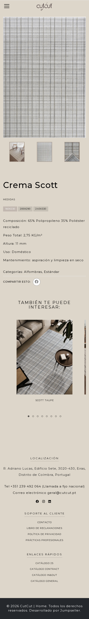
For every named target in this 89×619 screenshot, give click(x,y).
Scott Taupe (44, 400)
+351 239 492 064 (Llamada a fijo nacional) (48, 486)
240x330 (40, 208)
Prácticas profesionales (44, 540)
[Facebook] (36, 282)
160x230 (10, 208)
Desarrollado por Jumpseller (54, 610)
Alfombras (33, 272)
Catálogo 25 (44, 563)
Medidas (9, 199)
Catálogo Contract (44, 569)
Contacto (44, 522)
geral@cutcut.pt (61, 493)
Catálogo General (44, 581)
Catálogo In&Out (44, 575)
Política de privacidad (44, 534)
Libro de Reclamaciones (44, 528)
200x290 (25, 208)
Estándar (51, 272)
